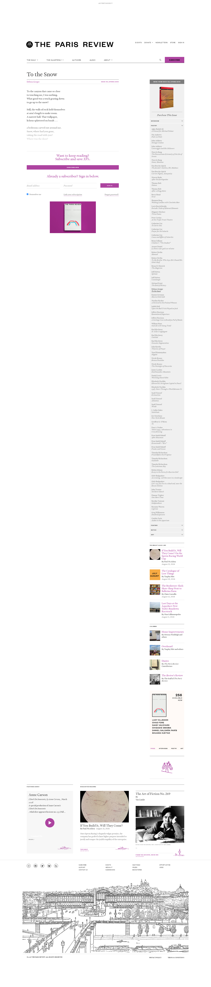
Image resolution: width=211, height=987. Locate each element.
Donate (148, 42)
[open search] (160, 60)
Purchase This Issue (167, 115)
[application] (50, 834)
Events (138, 42)
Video (161, 867)
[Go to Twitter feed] (42, 866)
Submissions (110, 870)
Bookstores (137, 870)
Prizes (134, 867)
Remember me (35, 194)
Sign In (181, 42)
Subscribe (174, 60)
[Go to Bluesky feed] (49, 866)
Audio (92, 60)
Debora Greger (33, 81)
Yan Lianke (140, 799)
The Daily (32, 60)
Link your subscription (73, 194)
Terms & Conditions (176, 957)
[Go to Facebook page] (35, 866)
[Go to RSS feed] (56, 866)
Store (173, 42)
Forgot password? (112, 194)
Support (82, 867)
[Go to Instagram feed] (29, 866)
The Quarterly (54, 60)
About (107, 60)
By (137, 796)
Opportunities (164, 865)
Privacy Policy (155, 957)
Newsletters (162, 42)
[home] (69, 45)
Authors (76, 60)
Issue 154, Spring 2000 (110, 82)
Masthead (136, 865)
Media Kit (109, 867)
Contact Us (83, 870)
